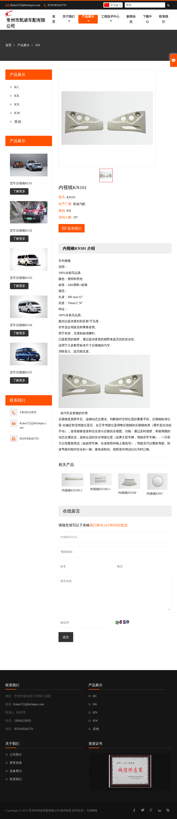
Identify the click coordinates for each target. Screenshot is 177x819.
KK (16, 96)
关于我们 (69, 16)
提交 (66, 637)
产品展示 (88, 16)
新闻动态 (131, 19)
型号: (62, 197)
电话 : (9, 720)
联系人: (10, 712)
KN (16, 104)
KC (16, 87)
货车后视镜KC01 (21, 183)
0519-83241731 (57, 5)
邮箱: (8, 704)
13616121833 (22, 720)
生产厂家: (65, 204)
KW (17, 113)
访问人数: (65, 217)
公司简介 (16, 754)
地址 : (9, 696)
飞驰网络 (91, 810)
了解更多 (19, 191)
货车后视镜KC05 (21, 372)
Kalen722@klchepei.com (25, 5)
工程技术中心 (110, 16)
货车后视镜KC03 (21, 277)
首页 (53, 19)
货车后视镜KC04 (21, 325)
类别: (62, 210)
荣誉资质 (16, 762)
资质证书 (95, 743)
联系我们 (163, 19)
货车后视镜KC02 (21, 230)
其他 (17, 121)
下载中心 (147, 19)
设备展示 (16, 771)
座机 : (9, 729)
